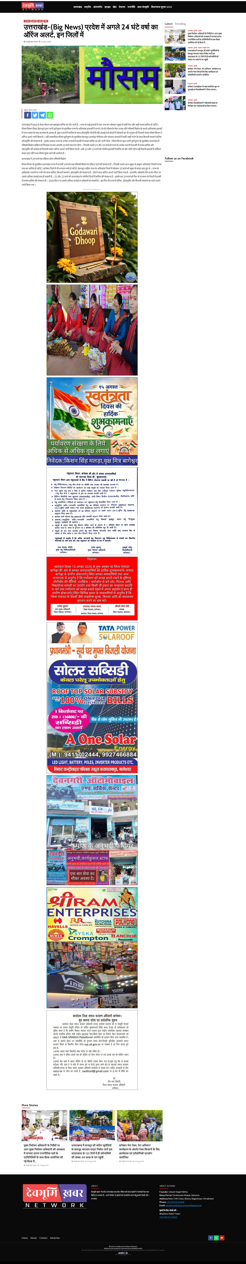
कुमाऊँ (34, 21)
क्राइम (107, 7)
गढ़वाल (40, 21)
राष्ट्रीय (87, 7)
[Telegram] (42, 115)
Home (25, 1237)
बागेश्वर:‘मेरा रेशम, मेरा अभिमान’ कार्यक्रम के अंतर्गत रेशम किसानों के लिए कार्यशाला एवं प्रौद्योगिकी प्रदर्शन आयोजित (204, 72)
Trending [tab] (180, 23)
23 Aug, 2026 (43, 1165)
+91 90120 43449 (175, 1202)
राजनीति (131, 7)
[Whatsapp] (49, 115)
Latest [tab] (169, 23)
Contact (43, 1237)
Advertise (55, 1237)
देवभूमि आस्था (95, 1138)
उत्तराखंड (77, 7)
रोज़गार (122, 7)
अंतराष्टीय (97, 7)
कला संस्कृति (143, 7)
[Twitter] (35, 115)
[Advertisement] (195, 132)
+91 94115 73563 (168, 1217)
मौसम (45, 21)
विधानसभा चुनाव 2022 (161, 7)
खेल (114, 7)
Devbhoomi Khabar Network (126, 1246)
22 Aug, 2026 (139, 1161)
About (33, 1237)
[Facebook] (27, 115)
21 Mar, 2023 (46, 42)
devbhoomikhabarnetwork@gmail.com (184, 1205)
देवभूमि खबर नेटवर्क (32, 42)
